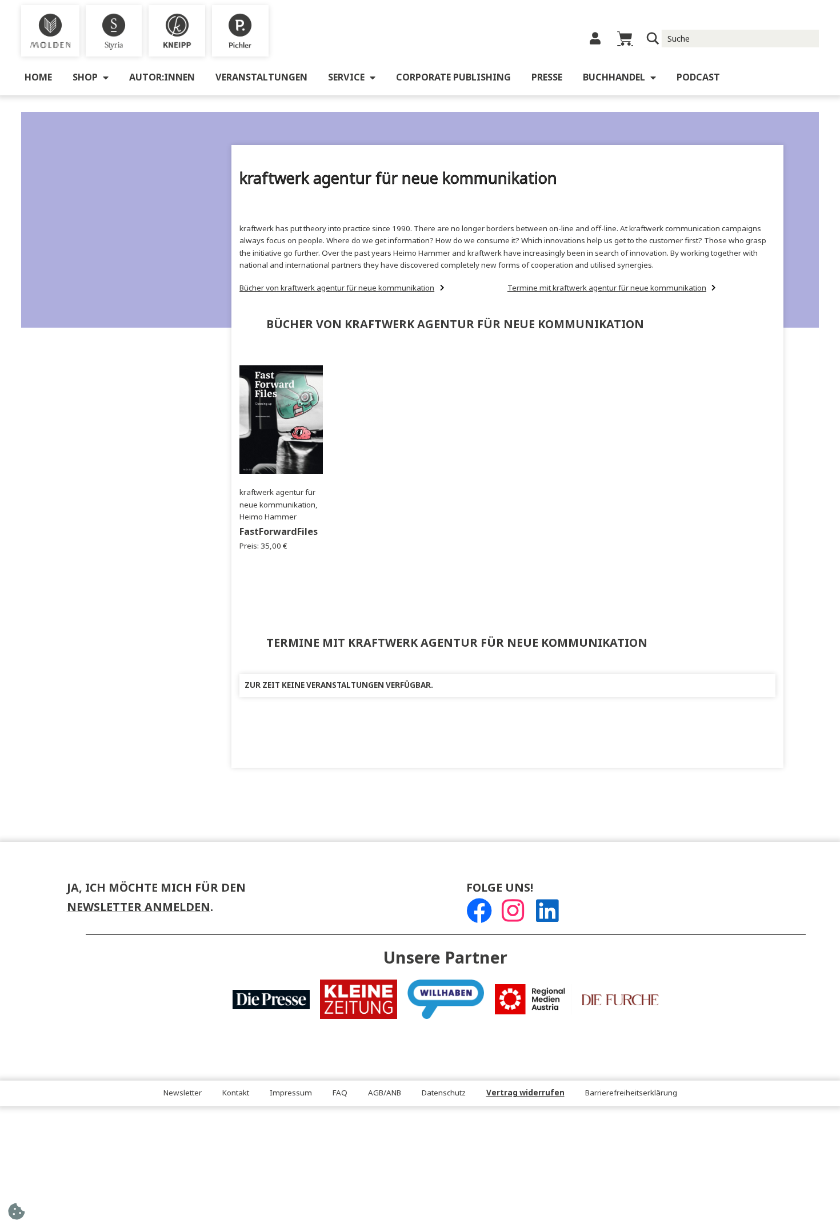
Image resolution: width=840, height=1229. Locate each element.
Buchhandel (614, 77)
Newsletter (182, 1092)
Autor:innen (162, 77)
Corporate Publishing (453, 77)
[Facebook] (479, 911)
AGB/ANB (384, 1092)
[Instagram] (513, 911)
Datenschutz (444, 1092)
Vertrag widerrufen (525, 1092)
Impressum (291, 1092)
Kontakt (235, 1092)
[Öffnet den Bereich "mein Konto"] (595, 38)
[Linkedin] (547, 911)
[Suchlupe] (653, 38)
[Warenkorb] (625, 38)
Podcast (698, 77)
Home (38, 77)
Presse (546, 77)
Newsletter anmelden (138, 907)
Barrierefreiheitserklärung (631, 1092)
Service (346, 77)
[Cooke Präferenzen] (16, 1215)
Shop (85, 77)
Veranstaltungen (261, 77)
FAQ (340, 1092)
